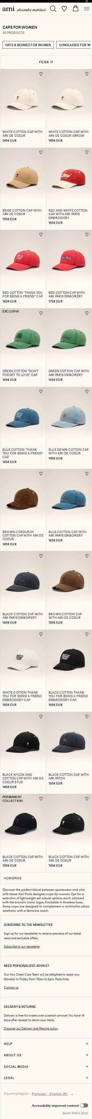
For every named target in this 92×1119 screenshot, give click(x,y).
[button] (60, 1105)
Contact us (11, 987)
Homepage (12, 878)
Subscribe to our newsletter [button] (22, 946)
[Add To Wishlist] (41, 74)
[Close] (87, 1)
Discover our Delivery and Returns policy (31, 1028)
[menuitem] (24, 8)
